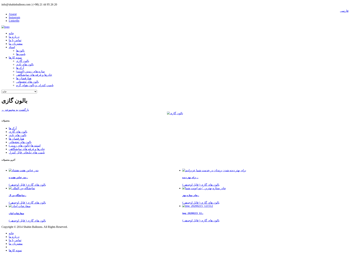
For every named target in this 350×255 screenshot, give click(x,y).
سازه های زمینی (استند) (30, 71)
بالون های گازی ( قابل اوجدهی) (200, 184)
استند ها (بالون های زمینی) (24, 145)
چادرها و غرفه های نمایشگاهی (34, 74)
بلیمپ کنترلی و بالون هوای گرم (35, 85)
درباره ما (14, 36)
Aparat (13, 14)
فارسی (344, 10)
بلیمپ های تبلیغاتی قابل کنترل (27, 152)
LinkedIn (14, 20)
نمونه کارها (15, 57)
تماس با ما (15, 40)
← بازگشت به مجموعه (15, 109)
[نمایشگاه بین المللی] (22, 188)
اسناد (12, 47)
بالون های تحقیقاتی (27, 81)
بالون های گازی (18, 131)
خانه (11, 33)
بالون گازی (22, 61)
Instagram (14, 17)
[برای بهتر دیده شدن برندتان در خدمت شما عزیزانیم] (214, 170)
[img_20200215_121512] (197, 205)
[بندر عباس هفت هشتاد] (24, 170)
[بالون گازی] (175, 113)
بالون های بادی (25, 64)
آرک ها (20, 67)
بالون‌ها (20, 50)
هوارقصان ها (23, 78)
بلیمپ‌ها (21, 54)
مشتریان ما (16, 43)
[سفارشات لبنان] (19, 206)
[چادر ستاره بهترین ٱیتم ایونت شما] (204, 188)
